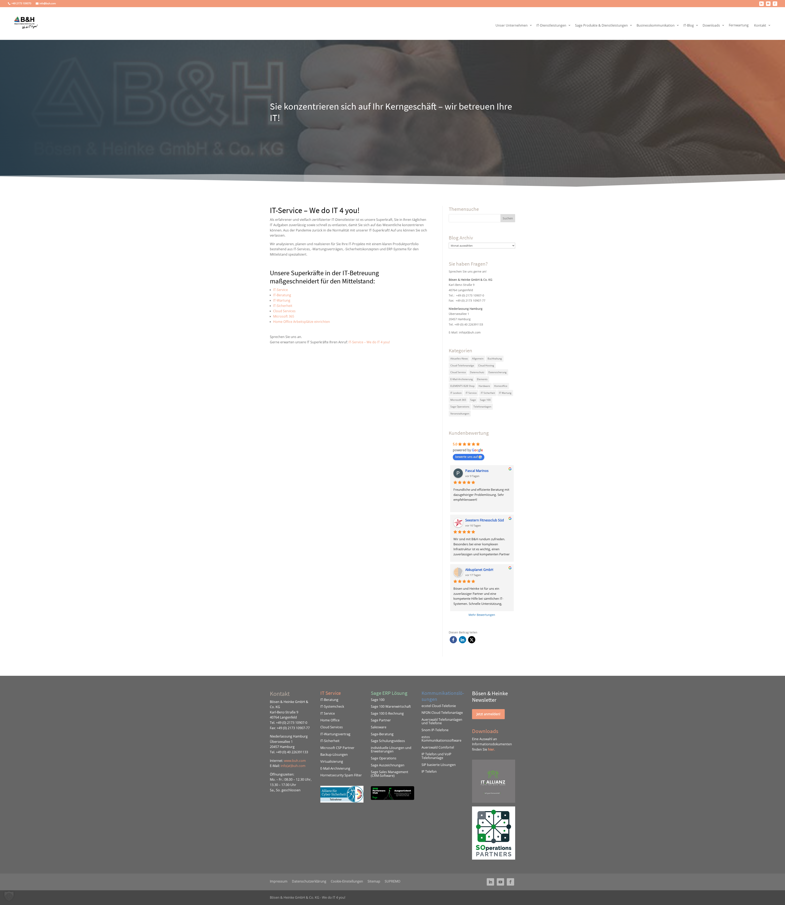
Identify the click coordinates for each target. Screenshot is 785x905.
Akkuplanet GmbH (479, 569)
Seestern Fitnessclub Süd (484, 520)
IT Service (471, 393)
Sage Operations (459, 406)
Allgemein (477, 358)
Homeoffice (500, 386)
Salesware (378, 727)
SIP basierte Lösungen (439, 764)
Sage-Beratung (382, 734)
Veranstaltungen (459, 413)
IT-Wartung (281, 300)
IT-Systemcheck (332, 706)
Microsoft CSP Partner (337, 748)
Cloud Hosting (486, 365)
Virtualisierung (331, 761)
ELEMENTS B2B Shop (462, 386)
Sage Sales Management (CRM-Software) (389, 774)
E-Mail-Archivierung (461, 379)
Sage (473, 400)
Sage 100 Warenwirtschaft (391, 706)
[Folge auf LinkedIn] (761, 3)
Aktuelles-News (459, 358)
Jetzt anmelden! (488, 714)
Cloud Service (458, 372)
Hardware (484, 386)
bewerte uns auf (466, 457)
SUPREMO (392, 881)
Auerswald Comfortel (438, 747)
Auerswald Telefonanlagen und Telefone (442, 721)
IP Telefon (429, 771)
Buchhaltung (495, 358)
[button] (453, 639)
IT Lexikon (456, 393)
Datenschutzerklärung (309, 881)
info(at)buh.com (470, 332)
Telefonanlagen (482, 406)
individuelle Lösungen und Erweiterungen (391, 750)
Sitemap (374, 881)
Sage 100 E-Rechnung (387, 713)
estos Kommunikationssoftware (441, 739)
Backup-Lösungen (334, 754)
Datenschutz (477, 372)
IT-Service (280, 289)
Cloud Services (284, 311)
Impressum (278, 881)
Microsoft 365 (283, 316)
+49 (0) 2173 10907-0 (470, 295)
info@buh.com (47, 3)
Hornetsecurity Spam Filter (341, 775)
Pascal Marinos (477, 470)
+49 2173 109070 (21, 3)
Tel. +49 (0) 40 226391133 (466, 324)
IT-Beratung (282, 295)
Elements (482, 379)
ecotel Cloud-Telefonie (439, 706)
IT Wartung (505, 393)
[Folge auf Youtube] (768, 3)
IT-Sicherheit (282, 305)
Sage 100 (485, 400)
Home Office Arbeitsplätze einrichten (301, 321)
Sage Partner (381, 720)
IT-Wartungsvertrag (335, 734)
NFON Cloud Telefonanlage (442, 712)
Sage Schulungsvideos (388, 741)
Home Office (330, 720)
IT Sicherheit (488, 393)
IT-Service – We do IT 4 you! (369, 342)
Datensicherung (497, 372)
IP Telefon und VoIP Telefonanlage (436, 756)
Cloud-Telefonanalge (462, 365)
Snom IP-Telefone (435, 730)
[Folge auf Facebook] (775, 3)
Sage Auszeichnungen (387, 765)
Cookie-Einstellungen (347, 881)
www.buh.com (295, 760)
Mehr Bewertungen (482, 615)
